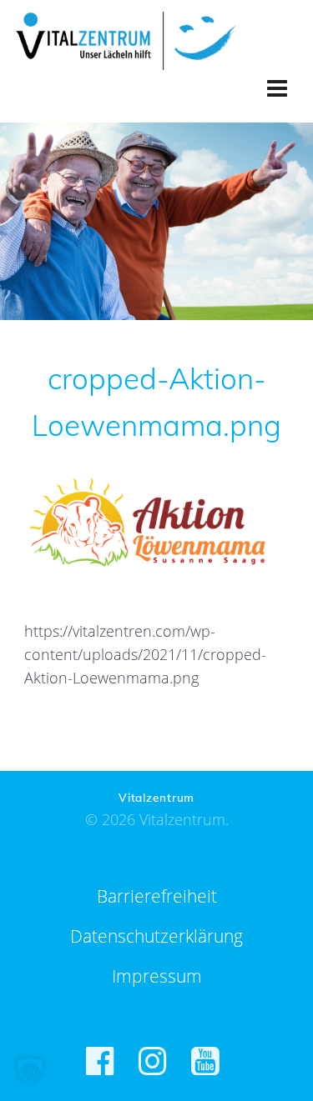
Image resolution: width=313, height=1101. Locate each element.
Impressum (157, 976)
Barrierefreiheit (157, 896)
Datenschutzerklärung (156, 936)
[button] (30, 1071)
